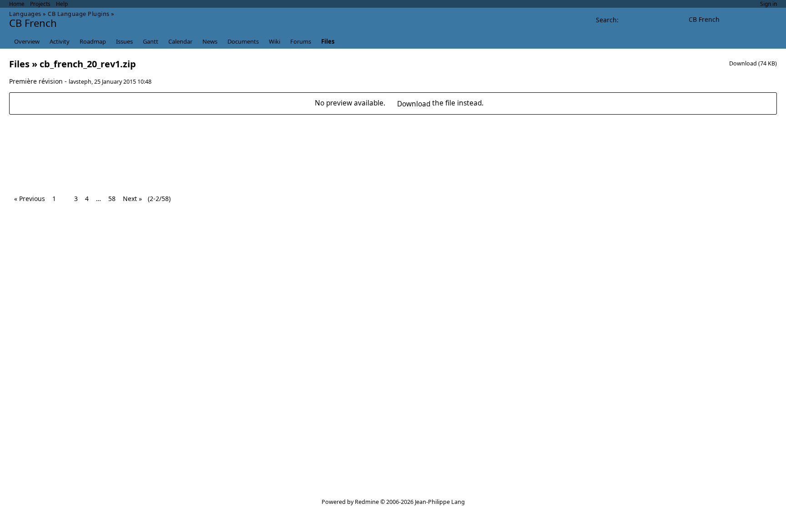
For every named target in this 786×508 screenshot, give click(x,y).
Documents (243, 41)
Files (327, 41)
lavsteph (80, 82)
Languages (25, 14)
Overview (27, 41)
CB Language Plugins (79, 14)
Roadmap (93, 41)
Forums (300, 41)
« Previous (29, 198)
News (209, 41)
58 (112, 198)
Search (606, 19)
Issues (124, 41)
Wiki (274, 41)
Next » (132, 198)
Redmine (367, 502)
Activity (60, 41)
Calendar (180, 41)
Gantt (150, 41)
